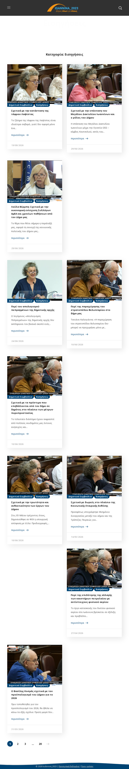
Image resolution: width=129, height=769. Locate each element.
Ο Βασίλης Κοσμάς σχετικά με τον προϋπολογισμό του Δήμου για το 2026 (32, 694)
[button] (120, 8)
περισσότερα (17, 134)
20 (40, 744)
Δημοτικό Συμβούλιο (20, 105)
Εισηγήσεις (42, 105)
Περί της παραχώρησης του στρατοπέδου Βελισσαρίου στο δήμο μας (90, 310)
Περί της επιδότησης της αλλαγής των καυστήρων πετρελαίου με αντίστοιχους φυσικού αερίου (91, 598)
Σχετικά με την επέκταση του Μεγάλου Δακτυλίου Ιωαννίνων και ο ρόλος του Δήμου (93, 114)
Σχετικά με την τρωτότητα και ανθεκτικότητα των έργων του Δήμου (30, 506)
